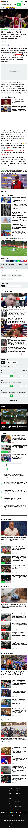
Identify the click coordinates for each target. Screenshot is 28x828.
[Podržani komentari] (13, 366)
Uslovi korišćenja (19, 270)
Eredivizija (20, 275)
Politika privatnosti (12, 823)
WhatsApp (16, 266)
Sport (2, 29)
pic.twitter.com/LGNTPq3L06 (13, 150)
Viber (21, 266)
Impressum (14, 820)
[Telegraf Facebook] (8, 816)
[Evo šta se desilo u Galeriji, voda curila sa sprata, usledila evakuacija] (14, 416)
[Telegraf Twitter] (12, 816)
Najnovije (6, 519)
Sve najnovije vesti (14, 514)
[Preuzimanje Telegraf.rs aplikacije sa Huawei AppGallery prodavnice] (23, 812)
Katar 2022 (6, 29)
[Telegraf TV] (19, 816)
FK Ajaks (9, 275)
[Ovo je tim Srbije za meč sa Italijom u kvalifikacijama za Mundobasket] (6, 579)
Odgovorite (4, 376)
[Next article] (27, 414)
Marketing (9, 820)
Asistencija (3, 275)
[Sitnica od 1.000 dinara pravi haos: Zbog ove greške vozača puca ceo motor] (6, 636)
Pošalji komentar (14, 286)
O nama (4, 820)
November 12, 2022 (6, 154)
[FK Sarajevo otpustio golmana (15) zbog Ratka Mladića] (6, 102)
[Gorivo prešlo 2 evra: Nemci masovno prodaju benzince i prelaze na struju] (6, 626)
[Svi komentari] (9, 366)
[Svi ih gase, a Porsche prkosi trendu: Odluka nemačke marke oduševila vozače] (6, 645)
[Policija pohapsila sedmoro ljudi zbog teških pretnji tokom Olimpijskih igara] (6, 449)
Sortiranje (3, 366)
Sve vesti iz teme (14, 464)
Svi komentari (14, 400)
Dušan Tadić (18, 54)
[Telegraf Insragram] (15, 816)
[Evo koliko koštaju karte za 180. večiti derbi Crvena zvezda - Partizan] (6, 550)
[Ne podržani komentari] (16, 366)
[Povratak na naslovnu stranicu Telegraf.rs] (4, 1)
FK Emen (14, 275)
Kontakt (18, 823)
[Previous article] (1, 414)
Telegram (3, 267)
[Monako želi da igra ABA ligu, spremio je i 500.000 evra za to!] (6, 569)
